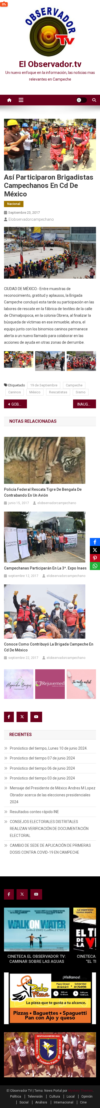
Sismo (81, 392)
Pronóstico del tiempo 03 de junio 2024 (42, 778)
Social (24, 1102)
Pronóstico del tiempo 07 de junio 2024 (42, 758)
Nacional (13, 204)
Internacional (63, 1102)
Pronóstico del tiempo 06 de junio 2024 (42, 768)
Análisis (41, 1102)
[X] (95, 550)
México (35, 392)
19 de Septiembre (43, 385)
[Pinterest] (95, 558)
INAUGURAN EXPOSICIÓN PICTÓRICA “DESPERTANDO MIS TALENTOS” (86, 404)
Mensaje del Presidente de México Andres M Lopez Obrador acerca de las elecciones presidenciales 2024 (52, 795)
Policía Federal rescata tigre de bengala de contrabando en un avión (43, 492)
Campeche (74, 385)
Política (15, 1096)
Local (71, 1096)
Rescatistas (58, 392)
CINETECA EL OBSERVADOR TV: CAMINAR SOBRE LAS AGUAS (36, 959)
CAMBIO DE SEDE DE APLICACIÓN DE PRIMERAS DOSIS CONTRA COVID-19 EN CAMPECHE (50, 848)
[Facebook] (95, 542)
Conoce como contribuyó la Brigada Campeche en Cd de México (48, 647)
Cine (83, 1102)
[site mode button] (81, 100)
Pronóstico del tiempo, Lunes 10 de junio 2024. (48, 748)
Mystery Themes (80, 1091)
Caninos (14, 392)
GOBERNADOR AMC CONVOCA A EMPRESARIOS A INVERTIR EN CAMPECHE (19, 404)
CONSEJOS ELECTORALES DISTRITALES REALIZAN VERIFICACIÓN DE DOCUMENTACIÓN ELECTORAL (49, 829)
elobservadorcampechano (31, 219)
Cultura (54, 1096)
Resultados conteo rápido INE (34, 812)
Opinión (87, 1096)
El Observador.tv (50, 64)
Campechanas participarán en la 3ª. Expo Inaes (45, 568)
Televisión (35, 1096)
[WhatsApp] (95, 566)
